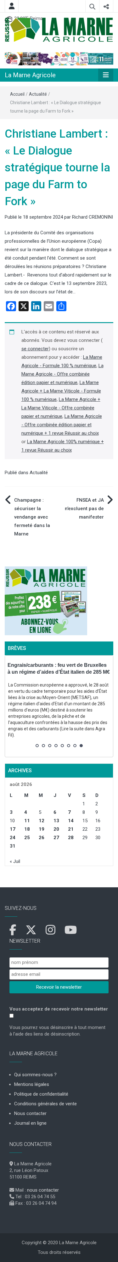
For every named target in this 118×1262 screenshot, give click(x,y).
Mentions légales (31, 1084)
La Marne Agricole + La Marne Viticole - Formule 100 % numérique (61, 391)
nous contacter (43, 1190)
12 (41, 821)
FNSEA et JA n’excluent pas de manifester (84, 508)
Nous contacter (30, 1113)
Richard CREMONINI (92, 217)
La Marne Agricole (30, 75)
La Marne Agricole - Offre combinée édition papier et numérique (62, 374)
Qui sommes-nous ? (35, 1074)
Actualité (38, 94)
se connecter (35, 349)
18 (27, 829)
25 (27, 837)
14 (71, 821)
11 (27, 821)
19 (41, 829)
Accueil (17, 94)
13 (56, 821)
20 (56, 829)
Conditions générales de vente (45, 1104)
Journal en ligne (30, 1123)
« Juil (15, 861)
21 (71, 829)
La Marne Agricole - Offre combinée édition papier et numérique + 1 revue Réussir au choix (61, 424)
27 (56, 837)
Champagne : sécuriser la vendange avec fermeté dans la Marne (32, 517)
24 (12, 837)
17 (12, 829)
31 (12, 846)
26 (41, 837)
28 (71, 837)
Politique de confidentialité (41, 1094)
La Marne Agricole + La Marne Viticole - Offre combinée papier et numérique (60, 408)
